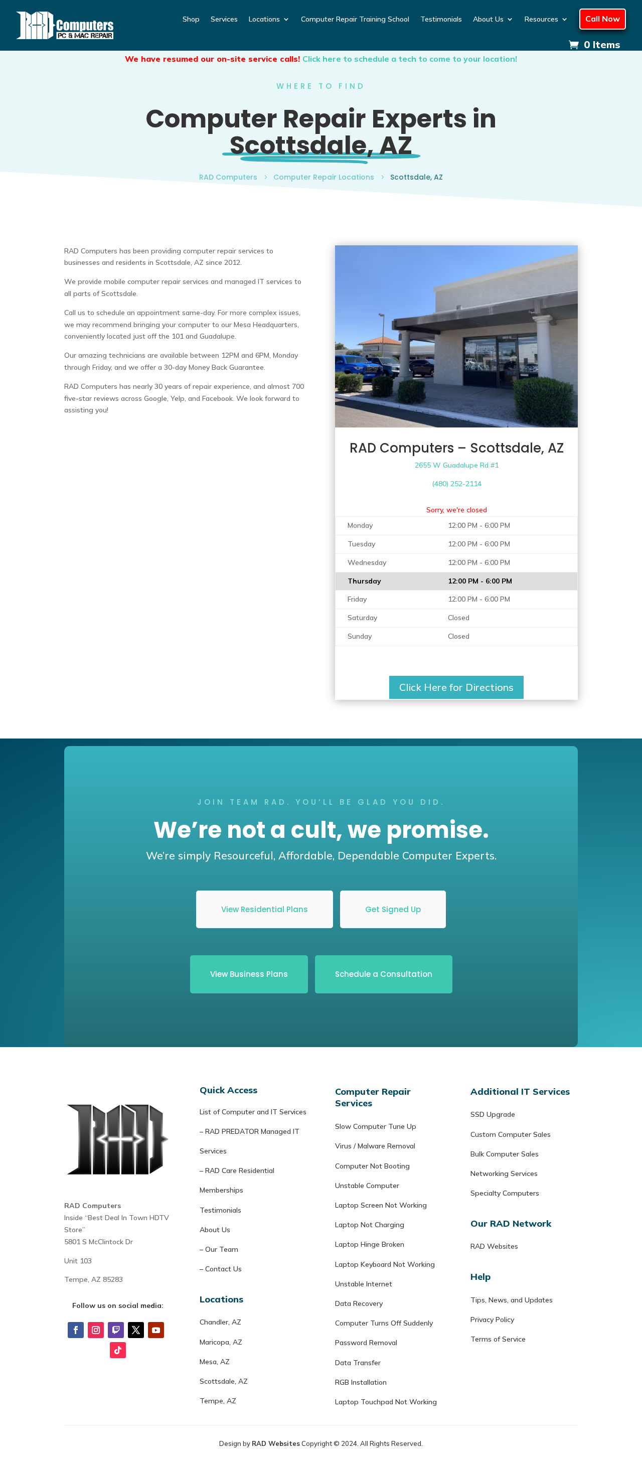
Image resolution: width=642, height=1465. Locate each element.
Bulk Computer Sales (504, 1153)
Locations (264, 19)
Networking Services (504, 1173)
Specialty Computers (504, 1193)
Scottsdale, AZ (224, 1381)
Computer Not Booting (372, 1165)
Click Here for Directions (456, 687)
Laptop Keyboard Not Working (385, 1264)
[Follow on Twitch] (116, 1330)
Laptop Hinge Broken (369, 1244)
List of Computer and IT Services (253, 1111)
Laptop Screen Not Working (381, 1205)
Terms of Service (498, 1339)
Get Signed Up (393, 909)
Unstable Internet (363, 1283)
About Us (488, 19)
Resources (541, 19)
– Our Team (219, 1249)
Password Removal (366, 1342)
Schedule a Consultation (383, 974)
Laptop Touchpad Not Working (386, 1401)
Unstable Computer (367, 1185)
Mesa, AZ (215, 1361)
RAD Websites (494, 1246)
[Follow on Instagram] (96, 1330)
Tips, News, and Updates (511, 1299)
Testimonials (441, 19)
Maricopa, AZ (221, 1342)
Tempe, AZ (218, 1400)
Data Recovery (359, 1303)
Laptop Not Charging (369, 1224)
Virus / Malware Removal (375, 1145)
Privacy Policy (492, 1319)
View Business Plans (249, 974)
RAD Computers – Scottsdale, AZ (457, 448)
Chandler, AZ (220, 1322)
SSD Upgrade (492, 1114)
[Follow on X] (136, 1330)
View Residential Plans (264, 909)
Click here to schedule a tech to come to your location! (409, 59)
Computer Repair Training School (355, 19)
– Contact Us (221, 1268)
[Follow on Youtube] (156, 1330)
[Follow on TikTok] (118, 1350)
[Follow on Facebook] (76, 1330)
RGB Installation (361, 1382)
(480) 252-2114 (457, 483)
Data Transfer (358, 1362)
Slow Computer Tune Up (375, 1126)
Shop (191, 19)
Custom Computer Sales (510, 1134)
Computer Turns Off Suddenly (384, 1323)
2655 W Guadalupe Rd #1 (457, 465)
